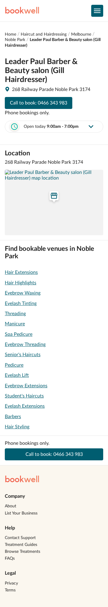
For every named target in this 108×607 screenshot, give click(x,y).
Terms (10, 590)
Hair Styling (17, 426)
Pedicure (14, 365)
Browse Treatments (22, 552)
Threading (15, 313)
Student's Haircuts (24, 396)
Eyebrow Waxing (22, 293)
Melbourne (81, 34)
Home (10, 34)
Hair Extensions (21, 272)
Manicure (15, 323)
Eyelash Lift (17, 375)
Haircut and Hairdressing (44, 34)
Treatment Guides (21, 545)
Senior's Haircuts (22, 354)
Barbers (13, 416)
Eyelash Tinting (21, 303)
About (10, 506)
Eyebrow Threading (25, 344)
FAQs (10, 558)
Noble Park (15, 40)
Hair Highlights (20, 282)
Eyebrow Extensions (26, 385)
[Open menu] (97, 11)
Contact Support (20, 538)
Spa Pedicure (18, 334)
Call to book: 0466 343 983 (38, 103)
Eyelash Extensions (25, 406)
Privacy (11, 583)
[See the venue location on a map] (54, 202)
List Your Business (21, 513)
